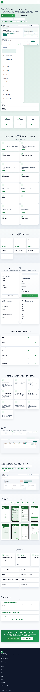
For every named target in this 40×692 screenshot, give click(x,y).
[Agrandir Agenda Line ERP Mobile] (25, 514)
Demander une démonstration (8, 15)
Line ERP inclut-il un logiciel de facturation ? (10, 612)
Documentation (4, 668)
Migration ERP (3, 662)
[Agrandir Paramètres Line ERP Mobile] (34, 532)
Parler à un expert (29, 321)
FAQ (1, 672)
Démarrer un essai (4, 685)
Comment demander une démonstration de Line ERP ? (12, 619)
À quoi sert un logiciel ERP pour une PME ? (10, 602)
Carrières (2, 680)
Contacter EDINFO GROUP (22, 15)
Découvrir (3, 149)
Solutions (2, 659)
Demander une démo (30, 295)
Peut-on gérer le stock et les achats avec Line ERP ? (12, 616)
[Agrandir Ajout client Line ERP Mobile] (25, 532)
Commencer (10, 295)
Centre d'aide (3, 671)
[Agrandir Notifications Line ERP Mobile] (6, 514)
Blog (2, 676)
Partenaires (3, 682)
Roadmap (2, 679)
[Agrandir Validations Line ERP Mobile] (6, 532)
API (1, 669)
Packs (2, 661)
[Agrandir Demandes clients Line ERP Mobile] (15, 532)
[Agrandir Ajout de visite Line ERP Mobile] (34, 514)
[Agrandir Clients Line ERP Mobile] (15, 514)
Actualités (3, 677)
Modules (2, 666)
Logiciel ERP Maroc (4, 658)
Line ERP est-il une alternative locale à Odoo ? (11, 608)
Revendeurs (3, 683)
